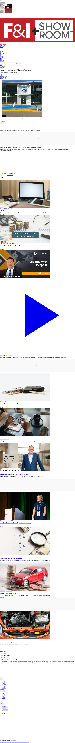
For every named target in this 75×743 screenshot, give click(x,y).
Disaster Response (3, 52)
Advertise (4, 708)
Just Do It (3, 210)
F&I (1, 54)
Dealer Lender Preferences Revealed (10, 245)
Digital (1, 50)
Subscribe (2, 66)
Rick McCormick (6, 436)
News (8, 0)
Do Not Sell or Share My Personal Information (21, 742)
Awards (1, 47)
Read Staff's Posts (3, 77)
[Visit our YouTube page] (5, 653)
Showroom (2, 60)
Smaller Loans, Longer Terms (8, 593)
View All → (2, 646)
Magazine (6, 62)
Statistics (17, 62)
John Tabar (5, 208)
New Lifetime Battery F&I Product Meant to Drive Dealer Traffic (17, 642)
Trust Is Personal (4, 439)
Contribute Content (5, 712)
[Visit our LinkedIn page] (3, 653)
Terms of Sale (11, 742)
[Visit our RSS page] (2, 653)
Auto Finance (2, 45)
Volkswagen (5, 173)
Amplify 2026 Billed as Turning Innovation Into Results (14, 474)
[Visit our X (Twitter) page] (1, 653)
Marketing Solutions (5, 711)
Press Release (4, 713)
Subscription (4, 706)
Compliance (2, 49)
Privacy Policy (2, 742)
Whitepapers (12, 62)
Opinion (1, 58)
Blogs (9, 62)
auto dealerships (9, 173)
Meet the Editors (5, 707)
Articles (10, 0)
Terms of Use (7, 742)
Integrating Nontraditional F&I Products (11, 403)
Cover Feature (4, 0)
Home (1, 67)
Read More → (2, 214)
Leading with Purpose (6, 355)
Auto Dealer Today (10, 175)
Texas (13, 173)
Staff (5, 472)
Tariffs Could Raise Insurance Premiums (11, 558)
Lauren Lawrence (9, 243)
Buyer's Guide (27, 62)
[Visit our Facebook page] (0, 653)
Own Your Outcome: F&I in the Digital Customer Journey (15, 523)
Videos (15, 62)
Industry (1, 56)
